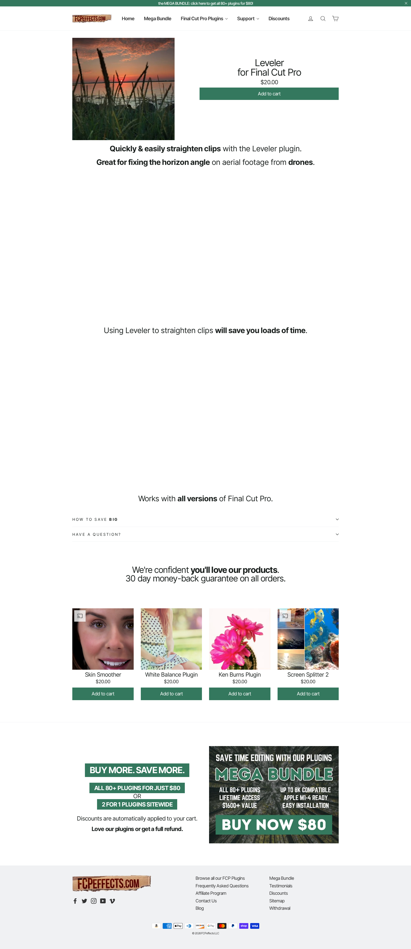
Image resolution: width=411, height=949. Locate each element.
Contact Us (206, 900)
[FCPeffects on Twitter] (84, 901)
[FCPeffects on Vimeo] (112, 901)
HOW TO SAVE (95, 519)
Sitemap (276, 900)
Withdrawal (279, 908)
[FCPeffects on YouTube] (103, 901)
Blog (200, 908)
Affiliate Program (211, 893)
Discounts (279, 18)
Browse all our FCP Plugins (220, 878)
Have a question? (96, 534)
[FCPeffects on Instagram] (94, 901)
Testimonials (280, 885)
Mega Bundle (157, 18)
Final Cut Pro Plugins (202, 18)
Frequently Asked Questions (222, 885)
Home (128, 18)
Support (246, 18)
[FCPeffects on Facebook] (75, 901)
